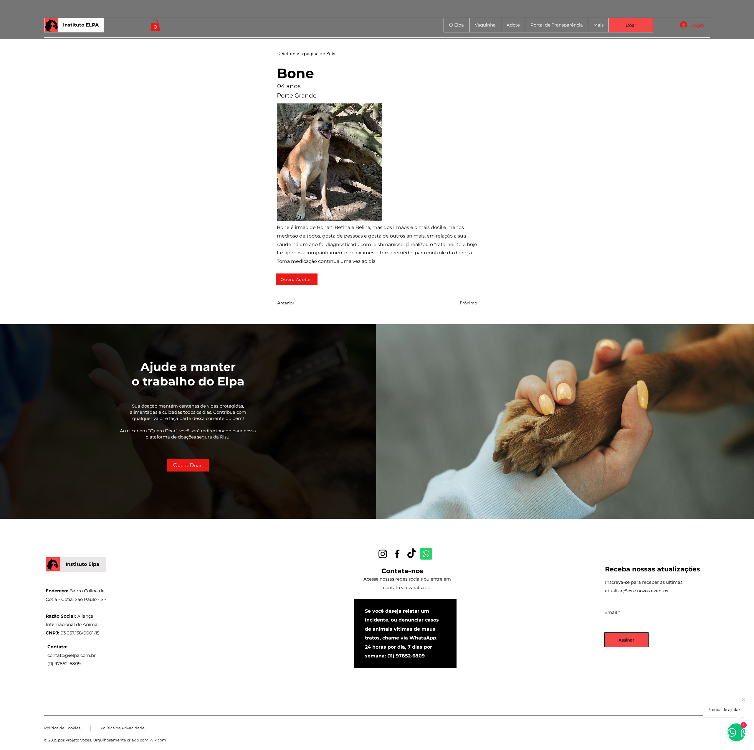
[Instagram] (382, 554)
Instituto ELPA (81, 25)
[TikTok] (411, 554)
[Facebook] (397, 554)
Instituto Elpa (82, 564)
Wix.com (157, 740)
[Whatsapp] (426, 554)
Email (610, 612)
